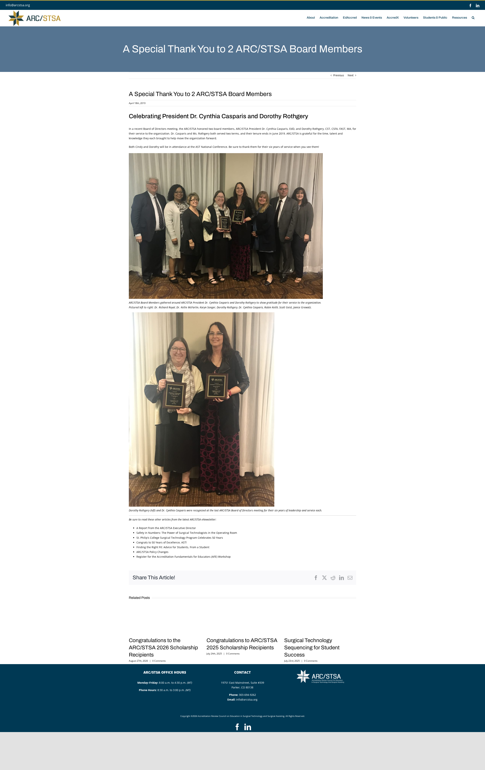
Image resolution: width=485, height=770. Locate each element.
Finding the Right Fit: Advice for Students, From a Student (172, 547)
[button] (473, 17)
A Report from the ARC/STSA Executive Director (166, 528)
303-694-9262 (247, 695)
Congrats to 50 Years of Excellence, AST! (161, 542)
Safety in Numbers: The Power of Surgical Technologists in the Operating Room (186, 533)
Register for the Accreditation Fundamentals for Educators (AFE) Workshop (183, 556)
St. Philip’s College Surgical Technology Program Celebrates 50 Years (179, 537)
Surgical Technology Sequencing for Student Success (312, 647)
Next (351, 75)
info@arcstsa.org (18, 5)
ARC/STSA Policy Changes (152, 552)
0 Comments (159, 660)
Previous (338, 75)
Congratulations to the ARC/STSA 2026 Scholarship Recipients (163, 647)
